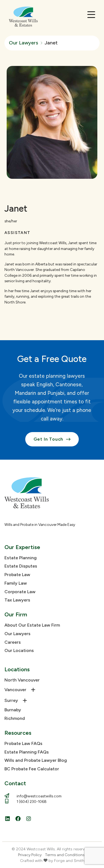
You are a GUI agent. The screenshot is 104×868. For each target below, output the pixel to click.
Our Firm (15, 614)
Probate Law (17, 574)
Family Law (15, 583)
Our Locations (19, 650)
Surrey (11, 700)
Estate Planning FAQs (26, 752)
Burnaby (12, 709)
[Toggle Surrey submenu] (25, 700)
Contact (15, 783)
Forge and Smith (69, 860)
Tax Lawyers (17, 600)
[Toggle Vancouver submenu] (33, 689)
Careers (12, 642)
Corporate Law (19, 591)
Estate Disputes (20, 566)
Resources (17, 733)
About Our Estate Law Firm (32, 625)
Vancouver (15, 689)
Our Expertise (22, 547)
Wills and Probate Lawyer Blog (35, 760)
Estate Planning (20, 557)
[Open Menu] (91, 14)
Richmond (14, 718)
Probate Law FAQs (23, 743)
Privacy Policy (30, 855)
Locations (17, 669)
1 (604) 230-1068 (32, 801)
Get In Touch (49, 439)
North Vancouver (22, 680)
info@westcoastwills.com (39, 796)
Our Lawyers (17, 633)
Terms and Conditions (65, 855)
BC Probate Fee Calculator (31, 768)
